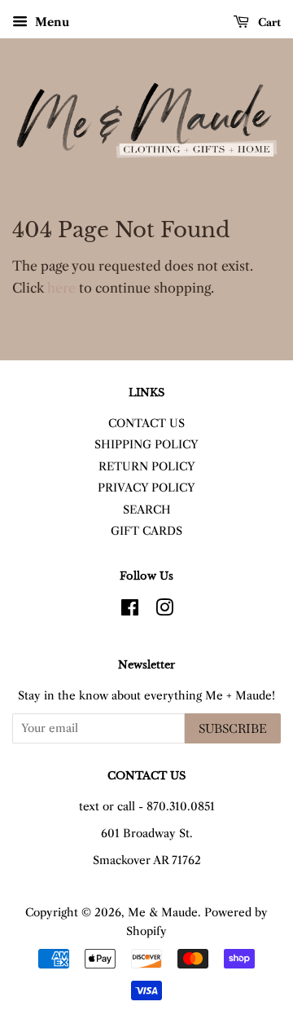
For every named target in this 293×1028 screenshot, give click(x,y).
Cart (268, 22)
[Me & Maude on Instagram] (164, 611)
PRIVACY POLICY (146, 488)
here (61, 288)
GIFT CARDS (146, 531)
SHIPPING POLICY (146, 445)
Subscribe (233, 728)
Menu (50, 22)
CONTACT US (146, 423)
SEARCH (147, 510)
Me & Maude (163, 913)
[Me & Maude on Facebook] (129, 611)
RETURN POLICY (146, 467)
